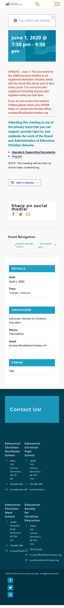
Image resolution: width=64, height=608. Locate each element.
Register (17, 156)
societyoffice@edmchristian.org (34, 554)
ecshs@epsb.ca (34, 489)
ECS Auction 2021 (45, 245)
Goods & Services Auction (24, 245)
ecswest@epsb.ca (15, 550)
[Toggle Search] (37, 4)
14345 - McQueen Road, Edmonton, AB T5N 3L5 (15, 531)
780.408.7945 (34, 484)
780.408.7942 (15, 484)
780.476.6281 (34, 549)
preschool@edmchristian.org (34, 560)
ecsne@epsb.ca (15, 489)
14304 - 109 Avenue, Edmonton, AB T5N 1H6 (34, 469)
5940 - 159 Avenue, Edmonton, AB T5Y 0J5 (15, 469)
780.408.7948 (15, 545)
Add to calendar (25, 182)
